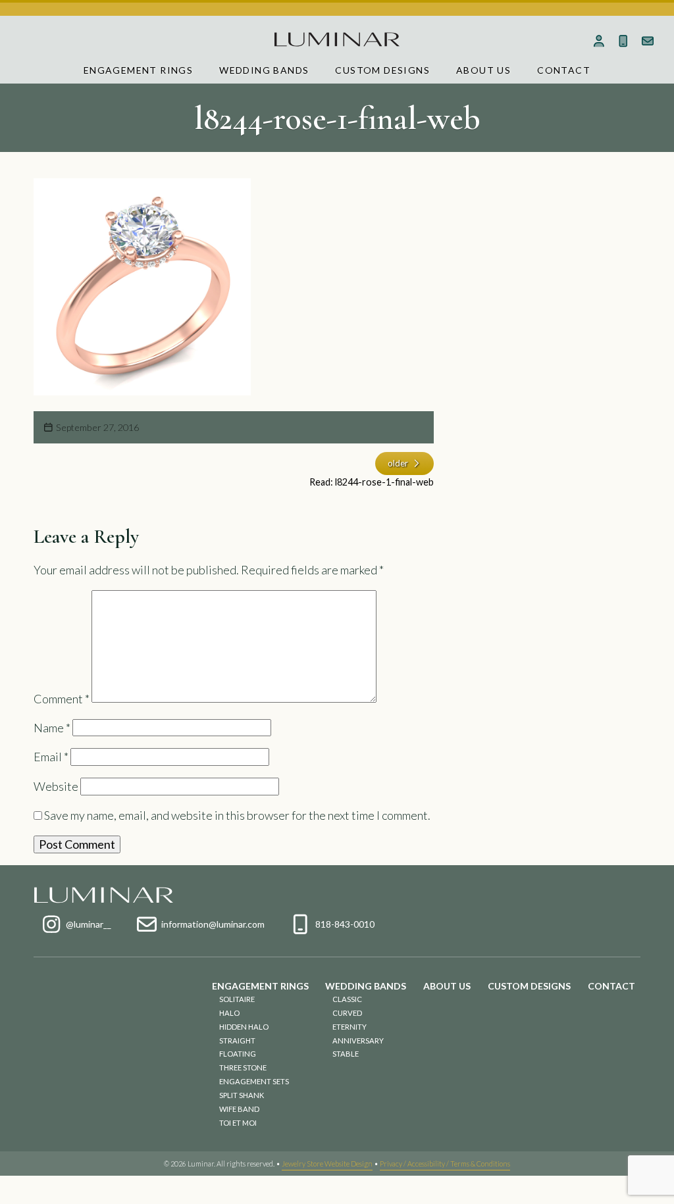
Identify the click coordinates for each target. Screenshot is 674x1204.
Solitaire (237, 999)
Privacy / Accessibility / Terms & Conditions (445, 1163)
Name (52, 727)
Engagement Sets (254, 1081)
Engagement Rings (138, 70)
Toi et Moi (238, 1122)
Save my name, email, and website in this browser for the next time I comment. (237, 815)
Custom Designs (382, 70)
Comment (62, 698)
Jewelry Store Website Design (327, 1163)
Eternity (349, 1026)
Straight (237, 1040)
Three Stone (243, 1067)
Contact (563, 70)
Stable (345, 1053)
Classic (347, 999)
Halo (229, 1013)
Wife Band (239, 1109)
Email (51, 756)
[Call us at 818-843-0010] (623, 41)
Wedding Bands (264, 70)
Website (56, 786)
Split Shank (241, 1095)
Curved (347, 1013)
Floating (237, 1053)
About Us (483, 70)
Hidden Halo (244, 1026)
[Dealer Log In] (599, 41)
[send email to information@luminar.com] (647, 41)
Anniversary (358, 1040)
